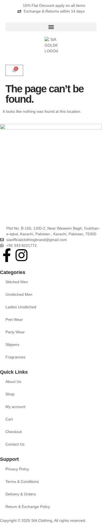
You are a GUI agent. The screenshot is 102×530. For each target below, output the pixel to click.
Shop (9, 394)
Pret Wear (14, 319)
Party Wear (15, 332)
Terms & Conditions (22, 481)
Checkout (13, 432)
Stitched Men (16, 282)
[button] (51, 26)
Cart (9, 419)
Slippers (12, 344)
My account (15, 406)
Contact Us (14, 444)
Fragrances (15, 357)
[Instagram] (21, 255)
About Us (13, 381)
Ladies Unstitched (20, 307)
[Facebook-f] (7, 255)
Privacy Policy (17, 469)
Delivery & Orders (20, 494)
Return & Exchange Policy (27, 506)
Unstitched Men (18, 294)
